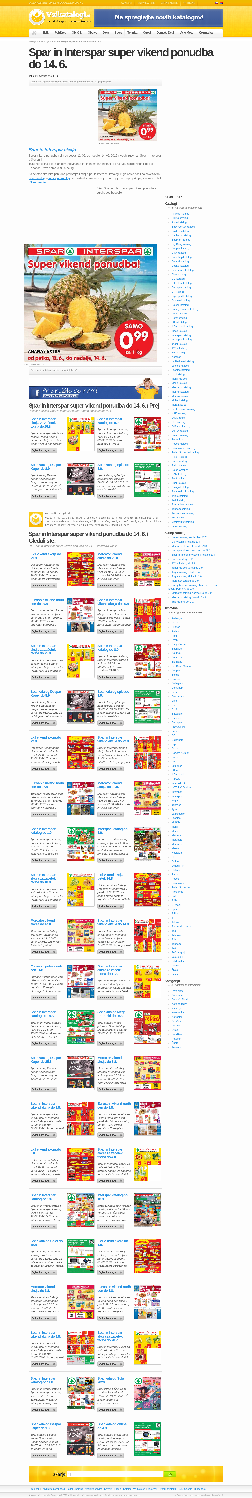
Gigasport (177, 739)
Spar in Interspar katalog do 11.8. (43, 1380)
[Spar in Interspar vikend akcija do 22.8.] (147, 752)
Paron (175, 874)
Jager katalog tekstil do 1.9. (187, 567)
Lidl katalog (178, 374)
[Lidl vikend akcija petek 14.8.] (147, 889)
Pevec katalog (180, 443)
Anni (174, 635)
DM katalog (178, 278)
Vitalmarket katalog (183, 521)
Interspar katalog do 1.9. (112, 831)
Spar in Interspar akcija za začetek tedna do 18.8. (43, 878)
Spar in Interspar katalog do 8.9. (109, 421)
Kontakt (108, 1489)
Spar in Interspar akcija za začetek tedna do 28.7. (109, 1336)
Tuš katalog (178, 517)
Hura (174, 761)
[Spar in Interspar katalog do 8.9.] (147, 434)
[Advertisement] (62, 116)
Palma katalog (180, 435)
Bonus (175, 674)
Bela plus (177, 657)
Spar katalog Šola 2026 (110, 1380)
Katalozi (221, 3)
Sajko (175, 896)
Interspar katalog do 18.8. (112, 1197)
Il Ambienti (178, 774)
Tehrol (175, 939)
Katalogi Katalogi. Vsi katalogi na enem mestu (61, 17)
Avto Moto (186, 32)
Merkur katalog (180, 391)
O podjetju (34, 1489)
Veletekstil (177, 956)
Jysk (174, 809)
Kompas (176, 356)
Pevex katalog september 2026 (189, 537)
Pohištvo (60, 32)
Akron (175, 622)
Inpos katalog (179, 330)
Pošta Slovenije (181, 887)
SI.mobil (176, 904)
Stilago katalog (180, 487)
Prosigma (177, 891)
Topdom (176, 943)
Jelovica (176, 804)
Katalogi (126, 3)
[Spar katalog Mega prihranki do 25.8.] (147, 1027)
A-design (177, 618)
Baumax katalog (181, 239)
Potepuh (176, 1038)
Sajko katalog (179, 465)
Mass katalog (179, 383)
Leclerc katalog (180, 365)
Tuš (174, 948)
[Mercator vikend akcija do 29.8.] (147, 569)
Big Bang (177, 661)
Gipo (174, 744)
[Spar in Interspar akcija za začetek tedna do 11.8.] (147, 981)
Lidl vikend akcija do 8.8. (46, 1151)
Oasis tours (178, 417)
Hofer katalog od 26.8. (184, 559)
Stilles (175, 913)
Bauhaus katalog (181, 235)
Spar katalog (37, 178)
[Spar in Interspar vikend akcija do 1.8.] (80, 1347)
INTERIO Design (181, 787)
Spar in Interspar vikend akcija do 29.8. (113, 602)
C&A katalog (179, 252)
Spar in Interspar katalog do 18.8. (43, 1014)
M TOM (176, 822)
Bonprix (176, 670)
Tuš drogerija (179, 952)
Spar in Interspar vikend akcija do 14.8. (113, 922)
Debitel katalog (180, 265)
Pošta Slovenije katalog (185, 452)
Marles (175, 831)
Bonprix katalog (180, 248)
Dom (106, 32)
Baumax (176, 653)
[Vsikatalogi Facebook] (158, 25)
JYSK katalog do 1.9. (184, 563)
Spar (174, 909)
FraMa (175, 731)
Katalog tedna (179, 1003)
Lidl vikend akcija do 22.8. (46, 739)
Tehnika (132, 32)
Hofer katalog (179, 317)
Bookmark (152, 1489)
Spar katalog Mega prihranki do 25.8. (111, 1014)
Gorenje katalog (181, 300)
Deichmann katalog (183, 270)
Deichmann (178, 696)
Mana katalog (179, 378)
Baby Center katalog (183, 226)
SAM (174, 900)
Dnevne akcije (146, 3)
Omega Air (178, 865)
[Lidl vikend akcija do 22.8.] (80, 752)
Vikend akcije (169, 3)
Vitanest (176, 965)
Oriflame (176, 870)
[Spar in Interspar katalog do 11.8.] (80, 1393)
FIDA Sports (179, 726)
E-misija (176, 718)
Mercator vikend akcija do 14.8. (43, 922)
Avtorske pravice (93, 1489)
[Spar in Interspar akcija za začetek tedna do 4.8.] (147, 1164)
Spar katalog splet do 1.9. (113, 467)
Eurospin (177, 722)
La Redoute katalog (183, 361)
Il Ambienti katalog (182, 326)
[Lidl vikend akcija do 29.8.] (80, 569)
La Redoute (178, 813)
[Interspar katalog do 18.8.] (147, 1210)
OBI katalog (178, 422)
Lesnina (176, 817)
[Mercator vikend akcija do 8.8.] (147, 1073)
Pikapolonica (179, 883)
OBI (174, 857)
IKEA (175, 770)
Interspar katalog (59, 178)
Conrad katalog (180, 261)
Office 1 (176, 861)
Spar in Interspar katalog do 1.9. (43, 831)
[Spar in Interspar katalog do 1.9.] (80, 844)
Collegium (177, 683)
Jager (175, 800)
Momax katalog (180, 396)
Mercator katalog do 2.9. (185, 580)
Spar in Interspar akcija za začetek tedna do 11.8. (109, 970)
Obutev (92, 32)
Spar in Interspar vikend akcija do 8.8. (46, 1105)
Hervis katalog (180, 313)
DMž (174, 709)
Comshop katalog (182, 257)
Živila (46, 32)
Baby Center (179, 644)
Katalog (127, 1489)
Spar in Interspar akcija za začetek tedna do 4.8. (109, 1153)
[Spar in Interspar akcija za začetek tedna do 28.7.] (147, 1347)
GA (173, 735)
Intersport (177, 796)
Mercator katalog (181, 387)
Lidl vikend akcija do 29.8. (46, 556)
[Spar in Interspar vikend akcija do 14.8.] (147, 935)
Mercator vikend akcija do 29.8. (109, 556)
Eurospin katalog (181, 287)
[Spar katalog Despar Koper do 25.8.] (80, 1073)
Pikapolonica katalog (183, 448)
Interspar (177, 791)
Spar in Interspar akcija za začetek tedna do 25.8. (43, 422)
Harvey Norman (180, 752)
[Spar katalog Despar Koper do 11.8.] (80, 1439)
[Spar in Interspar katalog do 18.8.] (80, 1027)
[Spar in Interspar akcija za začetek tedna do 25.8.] (80, 434)
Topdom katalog (181, 508)
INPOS (176, 778)
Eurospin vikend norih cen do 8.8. (114, 1105)
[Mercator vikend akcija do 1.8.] (80, 1302)
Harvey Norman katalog (185, 309)
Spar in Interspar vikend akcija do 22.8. (113, 739)
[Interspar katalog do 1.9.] (147, 844)
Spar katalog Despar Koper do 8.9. (46, 467)
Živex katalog (179, 526)
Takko (175, 922)
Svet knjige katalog (183, 491)
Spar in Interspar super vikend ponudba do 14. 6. (121, 58)
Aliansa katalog (180, 213)
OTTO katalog (180, 430)
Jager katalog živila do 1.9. (187, 576)
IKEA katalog (179, 322)
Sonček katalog (180, 478)
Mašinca (176, 835)
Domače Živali (165, 32)
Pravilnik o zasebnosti (53, 1489)
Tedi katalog (178, 500)
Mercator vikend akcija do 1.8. (43, 1289)
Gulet (175, 748)
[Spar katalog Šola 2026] (147, 1393)
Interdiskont (178, 783)
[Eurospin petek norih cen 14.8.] (80, 981)
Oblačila (77, 32)
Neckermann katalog (183, 409)
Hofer (175, 757)
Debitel (176, 692)
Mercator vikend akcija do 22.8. (109, 785)
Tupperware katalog (183, 513)
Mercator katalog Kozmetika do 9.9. (192, 593)
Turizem (176, 1047)
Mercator (177, 844)
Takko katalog (180, 495)
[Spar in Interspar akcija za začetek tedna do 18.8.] (80, 889)
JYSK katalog (179, 348)
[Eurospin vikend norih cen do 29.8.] (80, 615)
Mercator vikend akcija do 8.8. (109, 1060)
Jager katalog (179, 343)
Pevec (175, 878)
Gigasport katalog (182, 296)
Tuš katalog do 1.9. (183, 601)
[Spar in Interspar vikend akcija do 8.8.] (80, 1118)
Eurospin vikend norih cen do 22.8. (47, 785)
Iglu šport (177, 765)
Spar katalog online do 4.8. (111, 1426)
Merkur (176, 848)
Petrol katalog (179, 439)
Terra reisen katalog (183, 504)
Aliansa (176, 626)
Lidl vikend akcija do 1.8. (112, 1243)
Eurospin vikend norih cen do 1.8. (114, 1289)
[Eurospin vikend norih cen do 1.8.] (147, 1302)
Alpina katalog (180, 218)
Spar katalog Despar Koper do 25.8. (46, 1060)
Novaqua (177, 852)
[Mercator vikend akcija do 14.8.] (80, 935)
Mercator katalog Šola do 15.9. (189, 597)
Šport (118, 32)
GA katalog (178, 291)
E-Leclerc (177, 713)
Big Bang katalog (181, 244)
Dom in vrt (177, 995)
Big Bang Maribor (181, 666)
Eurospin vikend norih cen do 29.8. (47, 602)
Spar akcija (43, 41)
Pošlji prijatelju (168, 1489)
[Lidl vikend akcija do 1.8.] (147, 1256)
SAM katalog (179, 474)
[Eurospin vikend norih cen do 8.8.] (147, 1118)
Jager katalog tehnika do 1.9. (188, 572)
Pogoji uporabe (75, 1489)
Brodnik (176, 679)
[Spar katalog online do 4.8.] (147, 1439)
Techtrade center (181, 926)
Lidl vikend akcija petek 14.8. (110, 876)
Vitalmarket (178, 961)
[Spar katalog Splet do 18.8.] (80, 1256)
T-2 (173, 917)
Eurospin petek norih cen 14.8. (46, 968)
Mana (175, 826)
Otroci (147, 32)
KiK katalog (178, 352)
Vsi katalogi (139, 1489)
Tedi (174, 930)
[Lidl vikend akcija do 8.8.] (80, 1164)
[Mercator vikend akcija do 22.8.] (147, 798)
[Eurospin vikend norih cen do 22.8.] (80, 798)
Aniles (175, 631)
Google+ (189, 1489)
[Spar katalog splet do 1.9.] (147, 480)
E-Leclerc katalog (182, 283)
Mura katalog (179, 404)
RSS (180, 1489)
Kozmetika (205, 32)
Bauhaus (177, 648)
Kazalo (117, 1489)
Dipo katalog (179, 274)
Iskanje (58, 1474)
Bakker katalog (180, 231)
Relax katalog (179, 456)
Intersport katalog (182, 339)
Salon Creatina (180, 469)
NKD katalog (179, 413)
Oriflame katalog (181, 426)
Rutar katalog (179, 461)
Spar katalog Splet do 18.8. (47, 1243)
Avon (175, 639)
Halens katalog (180, 304)
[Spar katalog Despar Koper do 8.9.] (80, 480)
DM (174, 705)
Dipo (174, 700)
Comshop (177, 687)
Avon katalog (179, 222)
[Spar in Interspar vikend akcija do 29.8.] (147, 615)
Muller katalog (180, 400)
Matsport (177, 839)
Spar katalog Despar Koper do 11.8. (46, 1426)
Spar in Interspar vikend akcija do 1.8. (46, 1334)
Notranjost (177, 1016)
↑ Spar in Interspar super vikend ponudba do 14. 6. (199, 1495)
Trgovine (189, 3)
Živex (175, 969)
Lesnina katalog (181, 369)
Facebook (200, 1489)
